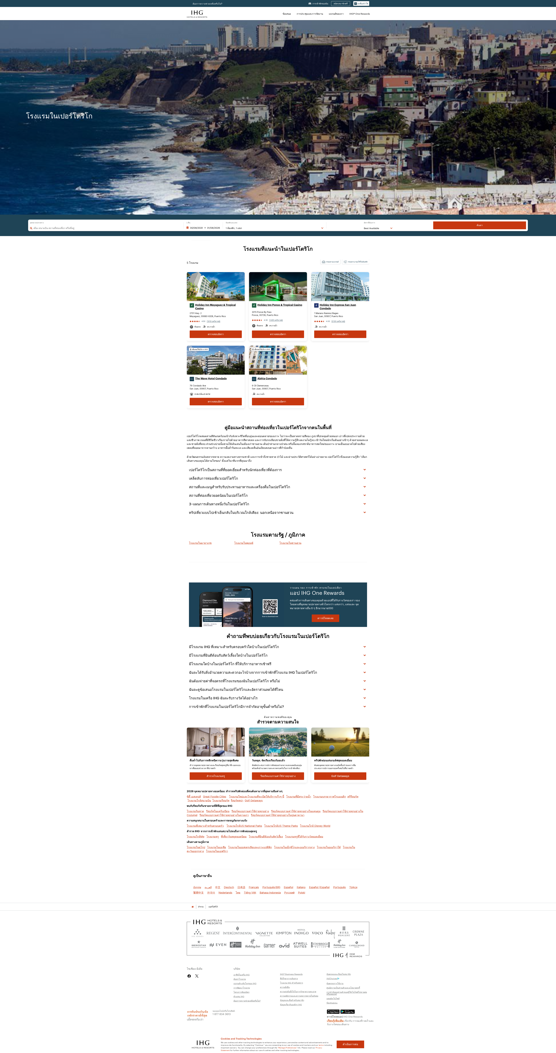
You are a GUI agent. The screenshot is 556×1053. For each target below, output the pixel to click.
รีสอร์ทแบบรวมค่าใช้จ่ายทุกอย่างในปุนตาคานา (277, 815)
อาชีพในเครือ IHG (242, 974)
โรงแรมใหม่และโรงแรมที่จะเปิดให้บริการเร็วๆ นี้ (256, 796)
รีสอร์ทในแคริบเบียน (217, 811)
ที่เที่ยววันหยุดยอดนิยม (234, 836)
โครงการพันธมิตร (241, 992)
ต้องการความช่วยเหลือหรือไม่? (207, 3)
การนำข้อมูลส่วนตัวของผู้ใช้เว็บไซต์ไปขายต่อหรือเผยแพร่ (347, 993)
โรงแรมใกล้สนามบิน (199, 800)
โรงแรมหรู (212, 836)
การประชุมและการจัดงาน (310, 13)
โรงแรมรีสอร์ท (220, 800)
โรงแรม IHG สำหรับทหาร (291, 982)
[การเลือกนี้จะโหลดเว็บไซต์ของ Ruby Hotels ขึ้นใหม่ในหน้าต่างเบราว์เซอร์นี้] (330, 932)
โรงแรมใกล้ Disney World (315, 825)
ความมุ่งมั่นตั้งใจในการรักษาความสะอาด (298, 991)
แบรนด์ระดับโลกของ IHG (245, 983)
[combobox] (107, 228)
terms (321, 1045)
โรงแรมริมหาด (195, 811)
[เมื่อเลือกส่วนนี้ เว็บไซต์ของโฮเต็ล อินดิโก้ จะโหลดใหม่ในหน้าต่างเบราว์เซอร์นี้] (301, 932)
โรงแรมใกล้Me (195, 836)
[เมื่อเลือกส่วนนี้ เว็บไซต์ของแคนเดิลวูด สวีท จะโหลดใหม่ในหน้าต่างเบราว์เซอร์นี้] (356, 945)
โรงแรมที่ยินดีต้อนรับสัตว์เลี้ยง (266, 836)
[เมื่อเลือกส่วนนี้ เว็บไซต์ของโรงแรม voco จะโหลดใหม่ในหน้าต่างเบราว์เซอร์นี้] (317, 932)
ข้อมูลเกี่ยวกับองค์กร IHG (291, 1004)
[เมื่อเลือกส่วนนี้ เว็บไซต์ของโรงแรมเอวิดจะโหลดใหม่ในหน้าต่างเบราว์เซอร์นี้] (284, 945)
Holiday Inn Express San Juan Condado (338, 307)
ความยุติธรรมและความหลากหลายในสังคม (299, 995)
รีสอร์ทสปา (237, 800)
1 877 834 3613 (222, 1013)
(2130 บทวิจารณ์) (338, 321)
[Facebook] (190, 976)
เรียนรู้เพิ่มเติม (335, 1020)
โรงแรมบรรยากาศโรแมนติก (329, 796)
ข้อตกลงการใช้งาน (335, 983)
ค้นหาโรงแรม (240, 979)
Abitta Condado (267, 378)
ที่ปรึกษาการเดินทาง (289, 978)
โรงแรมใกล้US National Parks (244, 825)
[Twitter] (197, 976)
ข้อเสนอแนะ (332, 1002)
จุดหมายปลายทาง (37, 223)
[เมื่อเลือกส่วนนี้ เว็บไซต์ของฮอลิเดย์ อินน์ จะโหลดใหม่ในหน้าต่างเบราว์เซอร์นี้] (252, 945)
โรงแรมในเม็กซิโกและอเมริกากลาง (294, 847)
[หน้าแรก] (192, 907)
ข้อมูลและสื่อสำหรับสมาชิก (292, 1000)
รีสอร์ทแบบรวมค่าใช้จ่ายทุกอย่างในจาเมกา (224, 815)
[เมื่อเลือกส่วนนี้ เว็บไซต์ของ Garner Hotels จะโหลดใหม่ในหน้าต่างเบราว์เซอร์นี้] (269, 945)
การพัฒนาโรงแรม (242, 987)
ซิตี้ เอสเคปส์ (194, 796)
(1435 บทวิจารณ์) (276, 320)
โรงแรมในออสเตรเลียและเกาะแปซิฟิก (250, 847)
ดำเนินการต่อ (350, 1044)
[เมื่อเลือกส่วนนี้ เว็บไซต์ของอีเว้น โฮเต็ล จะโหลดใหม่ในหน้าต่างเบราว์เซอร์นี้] (218, 945)
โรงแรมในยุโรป (196, 847)
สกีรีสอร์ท (352, 796)
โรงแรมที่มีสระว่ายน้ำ (298, 796)
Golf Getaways (254, 800)
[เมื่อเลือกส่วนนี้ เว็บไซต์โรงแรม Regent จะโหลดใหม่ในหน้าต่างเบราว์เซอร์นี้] (213, 932)
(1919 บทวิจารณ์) (213, 321)
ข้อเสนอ (287, 13)
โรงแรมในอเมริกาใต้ (329, 847)
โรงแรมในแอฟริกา (217, 851)
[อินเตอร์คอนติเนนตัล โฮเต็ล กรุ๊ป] (197, 13)
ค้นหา (480, 225)
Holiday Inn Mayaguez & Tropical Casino (215, 307)
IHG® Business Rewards (291, 974)
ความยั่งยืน (285, 987)
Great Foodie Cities (214, 796)
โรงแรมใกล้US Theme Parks (281, 825)
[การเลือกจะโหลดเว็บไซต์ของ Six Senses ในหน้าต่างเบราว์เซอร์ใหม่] (197, 932)
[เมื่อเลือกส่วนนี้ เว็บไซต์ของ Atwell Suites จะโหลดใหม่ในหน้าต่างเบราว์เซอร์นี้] (300, 945)
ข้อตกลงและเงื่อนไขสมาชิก (339, 974)
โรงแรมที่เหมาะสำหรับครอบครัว (205, 825)
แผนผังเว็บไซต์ (333, 998)
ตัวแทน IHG (239, 996)
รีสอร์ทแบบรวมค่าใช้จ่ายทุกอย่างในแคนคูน (295, 811)
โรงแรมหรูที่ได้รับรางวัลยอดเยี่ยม (304, 836)
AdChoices (332, 978)
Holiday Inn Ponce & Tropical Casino (279, 305)
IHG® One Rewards (359, 13)
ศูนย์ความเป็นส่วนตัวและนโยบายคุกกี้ (343, 987)
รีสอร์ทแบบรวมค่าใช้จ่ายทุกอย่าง (250, 811)
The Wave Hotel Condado (211, 378)
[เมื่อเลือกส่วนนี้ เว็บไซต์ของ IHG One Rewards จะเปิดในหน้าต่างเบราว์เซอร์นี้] (347, 955)
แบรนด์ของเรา (336, 13)
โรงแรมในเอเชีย (216, 847)
